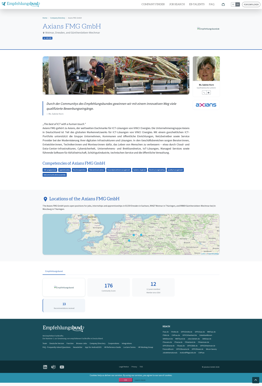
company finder (153, 4)
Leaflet (203, 253)
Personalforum (168, 349)
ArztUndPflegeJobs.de (188, 353)
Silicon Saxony (211, 349)
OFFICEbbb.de (192, 346)
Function (70, 343)
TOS (141, 367)
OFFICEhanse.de (168, 346)
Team (45, 343)
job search (177, 4)
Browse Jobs (81, 343)
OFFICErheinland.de (189, 335)
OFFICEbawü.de (197, 349)
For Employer (251, 4)
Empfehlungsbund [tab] (54, 271)
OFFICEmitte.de (186, 332)
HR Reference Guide (112, 347)
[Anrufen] (204, 92)
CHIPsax (201, 353)
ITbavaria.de (167, 342)
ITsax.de (166, 332)
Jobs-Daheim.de (194, 339)
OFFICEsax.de (200, 332)
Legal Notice (124, 367)
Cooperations (113, 343)
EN (238, 4)
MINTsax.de (211, 332)
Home (45, 18)
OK (125, 380)
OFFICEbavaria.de (182, 349)
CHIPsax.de (176, 335)
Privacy (134, 367)
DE (233, 4)
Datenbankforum (206, 335)
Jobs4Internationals (170, 353)
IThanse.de (178, 342)
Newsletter (77, 347)
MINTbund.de (180, 339)
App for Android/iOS (93, 347)
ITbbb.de (166, 335)
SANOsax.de (206, 339)
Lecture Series (129, 347)
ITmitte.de (174, 332)
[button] (255, 380)
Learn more (140, 380)
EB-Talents (197, 4)
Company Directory (57, 18)
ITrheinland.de (190, 342)
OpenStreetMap (213, 253)
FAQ (211, 4)
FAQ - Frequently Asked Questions (57, 347)
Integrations (127, 343)
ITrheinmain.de (203, 342)
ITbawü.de (181, 346)
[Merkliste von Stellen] (223, 4)
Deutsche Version (57, 343)
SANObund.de (168, 339)
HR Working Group (145, 347)
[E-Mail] (208, 92)
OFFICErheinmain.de (207, 346)
